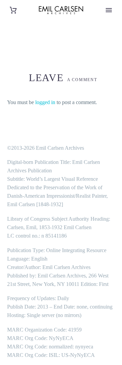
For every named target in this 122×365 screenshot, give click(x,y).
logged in (45, 102)
